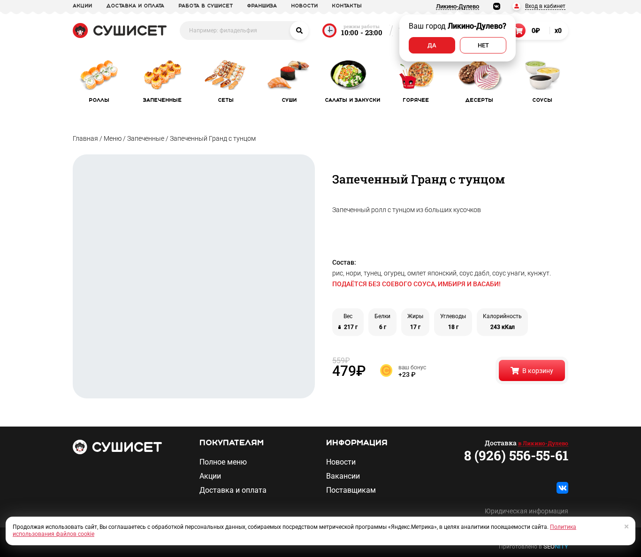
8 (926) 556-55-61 (516, 455)
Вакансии (343, 476)
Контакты (347, 6)
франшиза (262, 6)
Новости (341, 462)
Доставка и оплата (233, 490)
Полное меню (223, 462)
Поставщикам (351, 490)
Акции (210, 476)
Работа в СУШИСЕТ (205, 6)
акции (82, 6)
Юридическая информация (526, 511)
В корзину (537, 370)
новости (304, 6)
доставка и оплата (135, 6)
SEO (555, 546)
